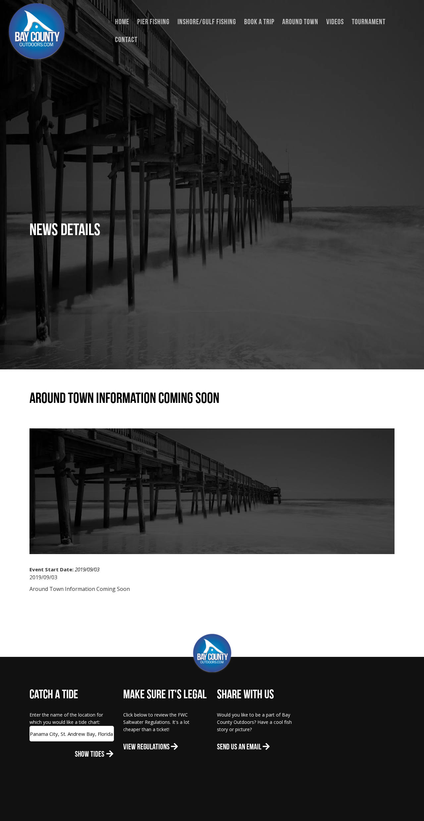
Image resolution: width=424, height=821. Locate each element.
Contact (126, 40)
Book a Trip (259, 22)
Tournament (369, 22)
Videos (335, 22)
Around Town (300, 22)
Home (122, 22)
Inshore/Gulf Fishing (207, 22)
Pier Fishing (153, 22)
